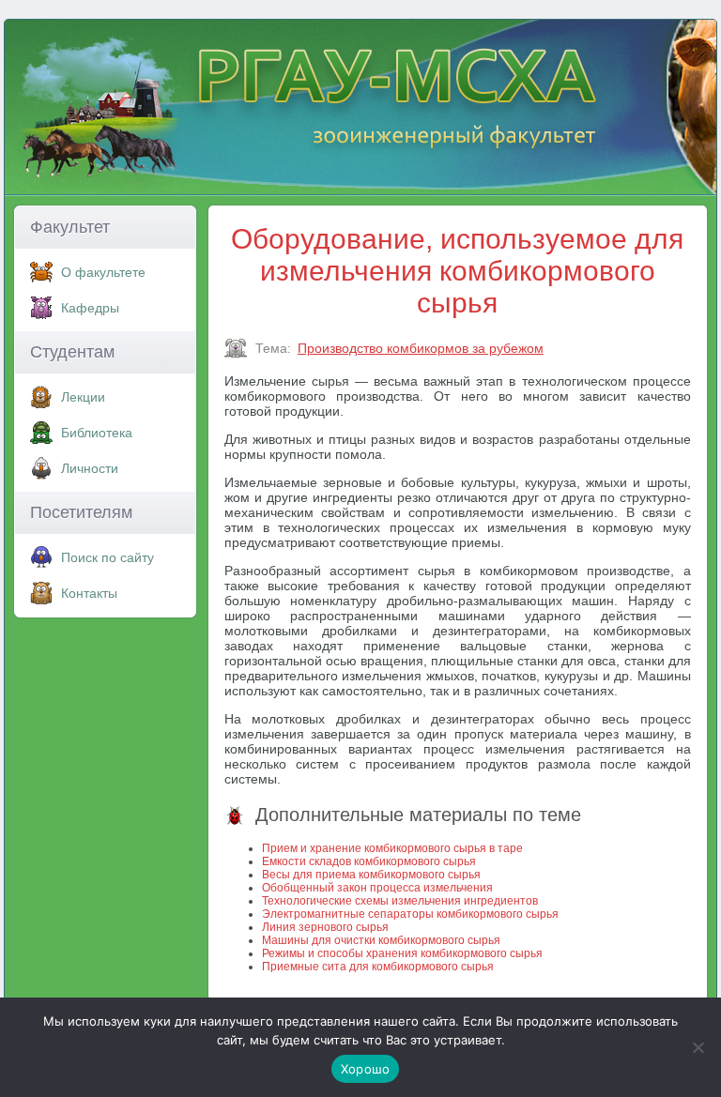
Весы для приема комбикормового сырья (371, 874)
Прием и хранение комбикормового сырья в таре (392, 848)
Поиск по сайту (107, 557)
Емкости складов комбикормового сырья (369, 861)
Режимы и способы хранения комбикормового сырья (402, 953)
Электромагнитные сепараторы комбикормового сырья (410, 914)
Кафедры (90, 307)
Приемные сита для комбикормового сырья (378, 966)
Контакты (89, 593)
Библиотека (96, 432)
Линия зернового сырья (325, 927)
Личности (89, 468)
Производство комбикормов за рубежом (421, 348)
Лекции (83, 396)
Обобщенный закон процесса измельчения (377, 887)
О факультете (103, 272)
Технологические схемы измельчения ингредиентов (400, 900)
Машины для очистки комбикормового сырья (381, 940)
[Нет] (697, 1047)
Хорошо (366, 1068)
